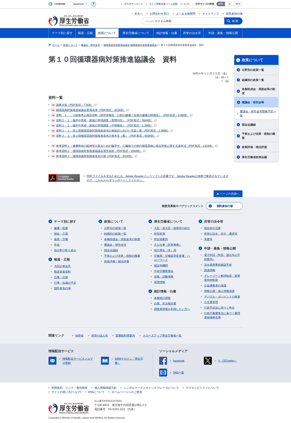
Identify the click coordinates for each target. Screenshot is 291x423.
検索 (235, 21)
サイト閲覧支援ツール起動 (163, 4)
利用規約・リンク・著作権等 (69, 387)
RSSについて (96, 392)
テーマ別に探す (65, 221)
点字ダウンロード (133, 4)
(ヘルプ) (185, 4)
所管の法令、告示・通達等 (220, 233)
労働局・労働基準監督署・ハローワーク (172, 258)
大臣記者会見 (62, 266)
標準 (220, 4)
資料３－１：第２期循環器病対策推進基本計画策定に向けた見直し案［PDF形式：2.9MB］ (112, 130)
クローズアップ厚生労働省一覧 (162, 335)
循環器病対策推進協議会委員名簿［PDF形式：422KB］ (90, 110)
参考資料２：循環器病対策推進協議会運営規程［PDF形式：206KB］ (99, 151)
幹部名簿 (159, 233)
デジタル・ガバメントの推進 (222, 296)
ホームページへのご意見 (127, 392)
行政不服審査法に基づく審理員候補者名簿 (222, 315)
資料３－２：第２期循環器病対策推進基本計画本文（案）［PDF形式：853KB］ (106, 135)
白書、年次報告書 (165, 303)
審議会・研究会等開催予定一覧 (258, 113)
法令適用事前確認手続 (218, 264)
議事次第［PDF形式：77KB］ (74, 104)
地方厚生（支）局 (165, 250)
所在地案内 (161, 239)
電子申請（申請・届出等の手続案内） (222, 257)
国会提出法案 (212, 228)
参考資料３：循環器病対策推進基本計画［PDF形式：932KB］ (95, 156)
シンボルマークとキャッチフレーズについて (151, 387)
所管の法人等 (99, 335)
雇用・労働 (61, 239)
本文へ (138, 13)
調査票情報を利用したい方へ (172, 309)
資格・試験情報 (163, 276)
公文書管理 (211, 302)
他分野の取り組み (65, 250)
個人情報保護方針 (105, 387)
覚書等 (208, 239)
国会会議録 (249, 124)
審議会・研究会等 (253, 102)
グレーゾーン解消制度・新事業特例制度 (222, 278)
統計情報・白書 (165, 291)
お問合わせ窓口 (159, 13)
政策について (252, 60)
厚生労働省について (168, 221)
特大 (238, 4)
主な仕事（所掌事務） (168, 244)
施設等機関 (161, 265)
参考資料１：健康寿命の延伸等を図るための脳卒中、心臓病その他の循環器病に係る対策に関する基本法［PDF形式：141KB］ (135, 145)
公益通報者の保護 (215, 285)
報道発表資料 (62, 271)
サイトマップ (210, 13)
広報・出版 (61, 277)
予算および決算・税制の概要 (258, 135)
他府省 (79, 335)
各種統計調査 (162, 298)
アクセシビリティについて (202, 387)
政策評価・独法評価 (254, 147)
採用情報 (159, 282)
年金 (57, 244)
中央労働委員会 (163, 271)
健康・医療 (61, 228)
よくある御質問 (185, 13)
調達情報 (209, 270)
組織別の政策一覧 (253, 80)
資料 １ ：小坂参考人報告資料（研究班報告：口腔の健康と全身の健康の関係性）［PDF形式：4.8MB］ (122, 115)
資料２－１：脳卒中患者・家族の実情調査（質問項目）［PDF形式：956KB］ (104, 120)
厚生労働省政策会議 (254, 157)
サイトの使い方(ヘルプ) (66, 392)
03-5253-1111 (116, 409)
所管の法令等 (213, 221)
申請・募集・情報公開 (220, 248)
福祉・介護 (61, 233)
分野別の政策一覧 (253, 69)
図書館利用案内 (125, 335)
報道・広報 (62, 259)
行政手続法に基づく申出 (219, 307)
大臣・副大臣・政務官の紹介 (172, 228)
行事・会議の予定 (65, 282)
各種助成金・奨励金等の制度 (258, 91)
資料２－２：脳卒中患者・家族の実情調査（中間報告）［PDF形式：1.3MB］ (104, 125)
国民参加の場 (234, 13)
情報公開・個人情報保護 (219, 291)
